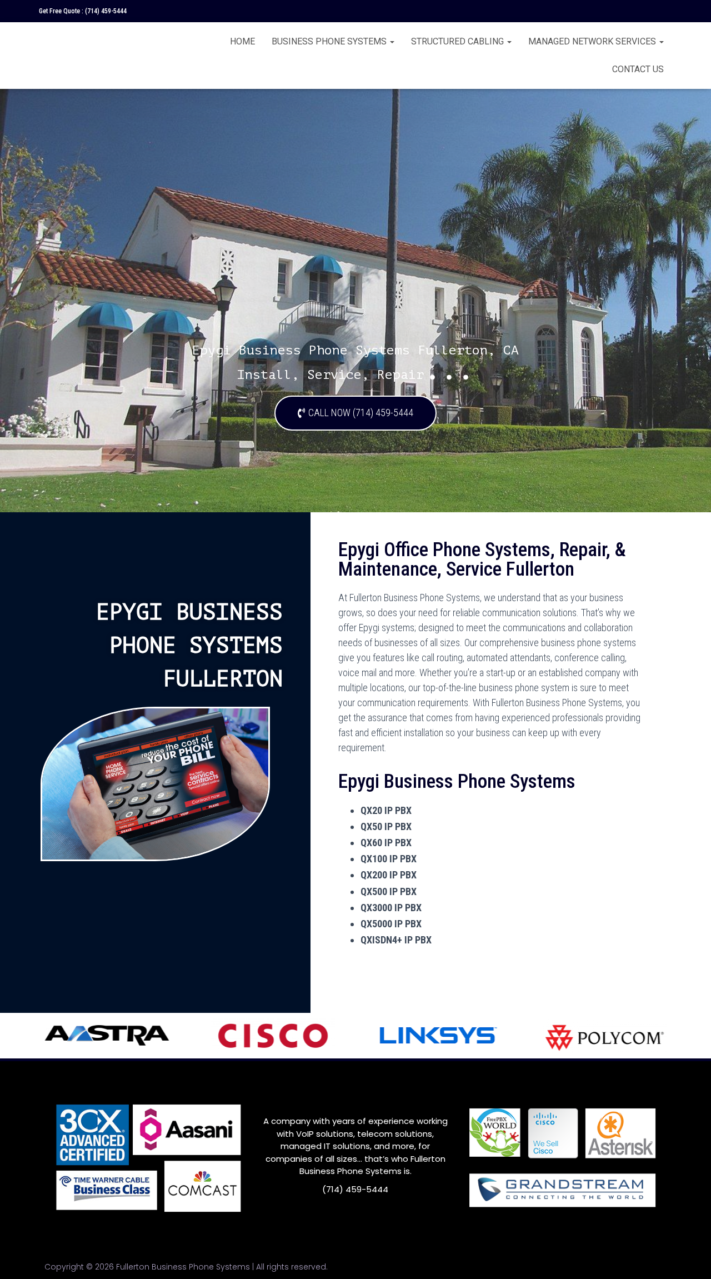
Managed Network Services (593, 41)
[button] (355, 413)
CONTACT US (638, 69)
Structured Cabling (458, 41)
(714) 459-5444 (106, 11)
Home (242, 41)
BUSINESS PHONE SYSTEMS (330, 41)
